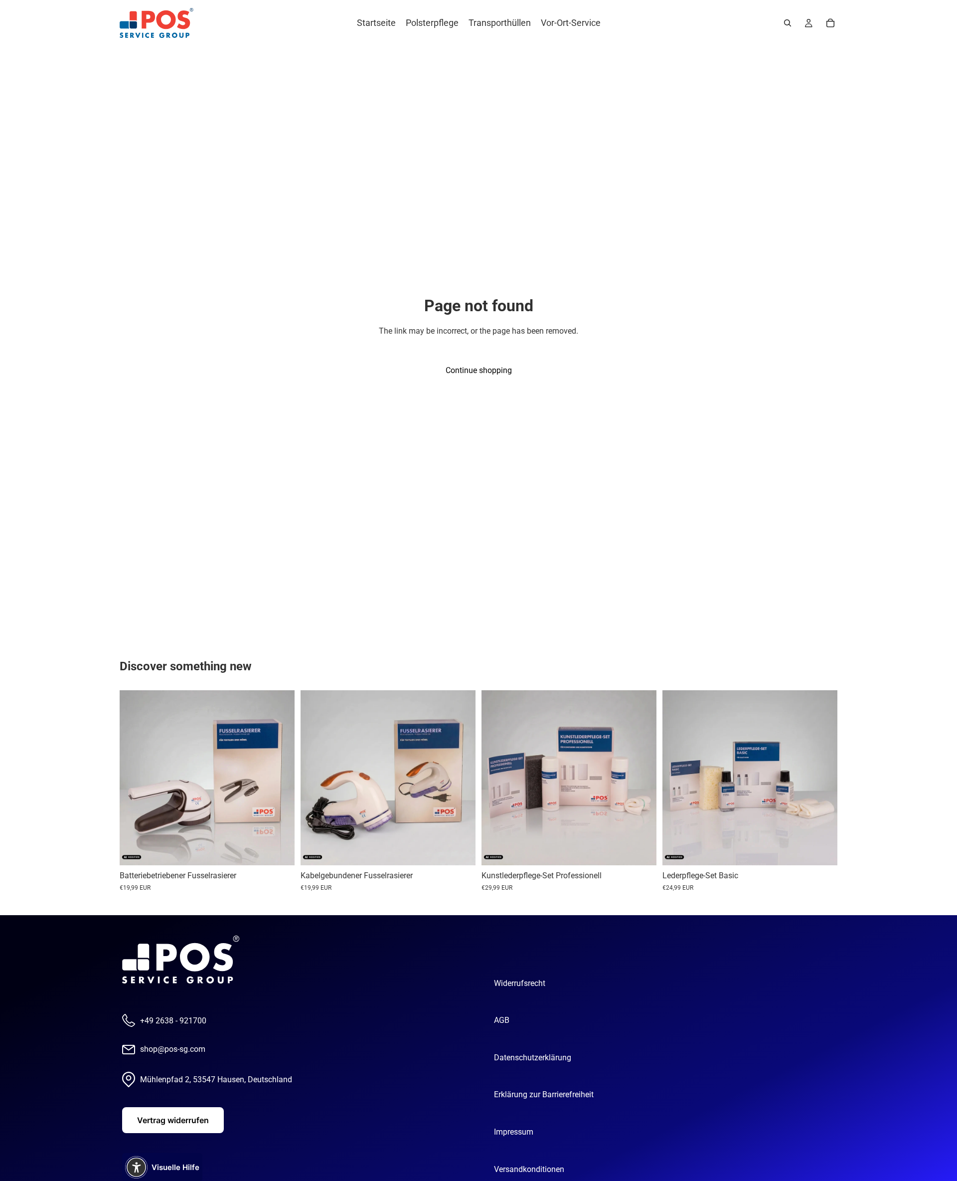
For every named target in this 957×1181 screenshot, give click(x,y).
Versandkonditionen (529, 1169)
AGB (501, 1020)
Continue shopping (479, 370)
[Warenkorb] (830, 23)
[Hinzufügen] (279, 850)
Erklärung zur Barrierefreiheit (544, 1095)
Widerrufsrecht (519, 983)
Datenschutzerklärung (532, 1057)
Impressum (513, 1132)
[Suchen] (787, 23)
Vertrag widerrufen (173, 1120)
